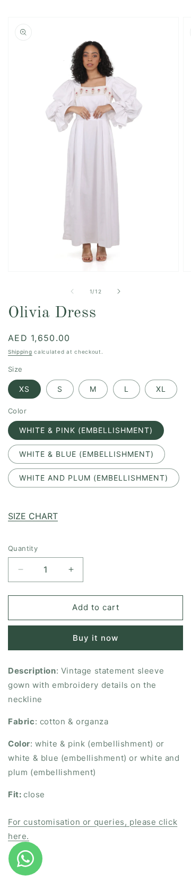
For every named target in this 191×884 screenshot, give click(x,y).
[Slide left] (72, 291)
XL (161, 388)
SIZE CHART (33, 516)
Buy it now (95, 638)
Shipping (20, 351)
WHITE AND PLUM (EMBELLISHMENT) (93, 477)
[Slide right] (119, 291)
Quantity (23, 548)
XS (24, 388)
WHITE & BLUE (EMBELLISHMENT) (86, 453)
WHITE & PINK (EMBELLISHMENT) (86, 430)
